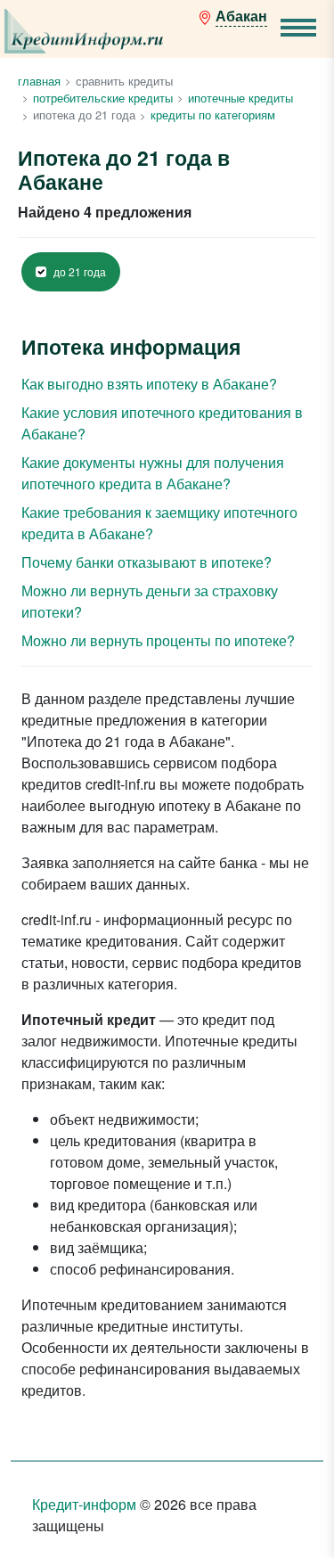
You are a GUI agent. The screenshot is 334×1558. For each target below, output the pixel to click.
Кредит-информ (84, 1504)
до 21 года (79, 271)
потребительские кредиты (103, 97)
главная (39, 80)
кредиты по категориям (213, 114)
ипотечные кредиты (240, 97)
